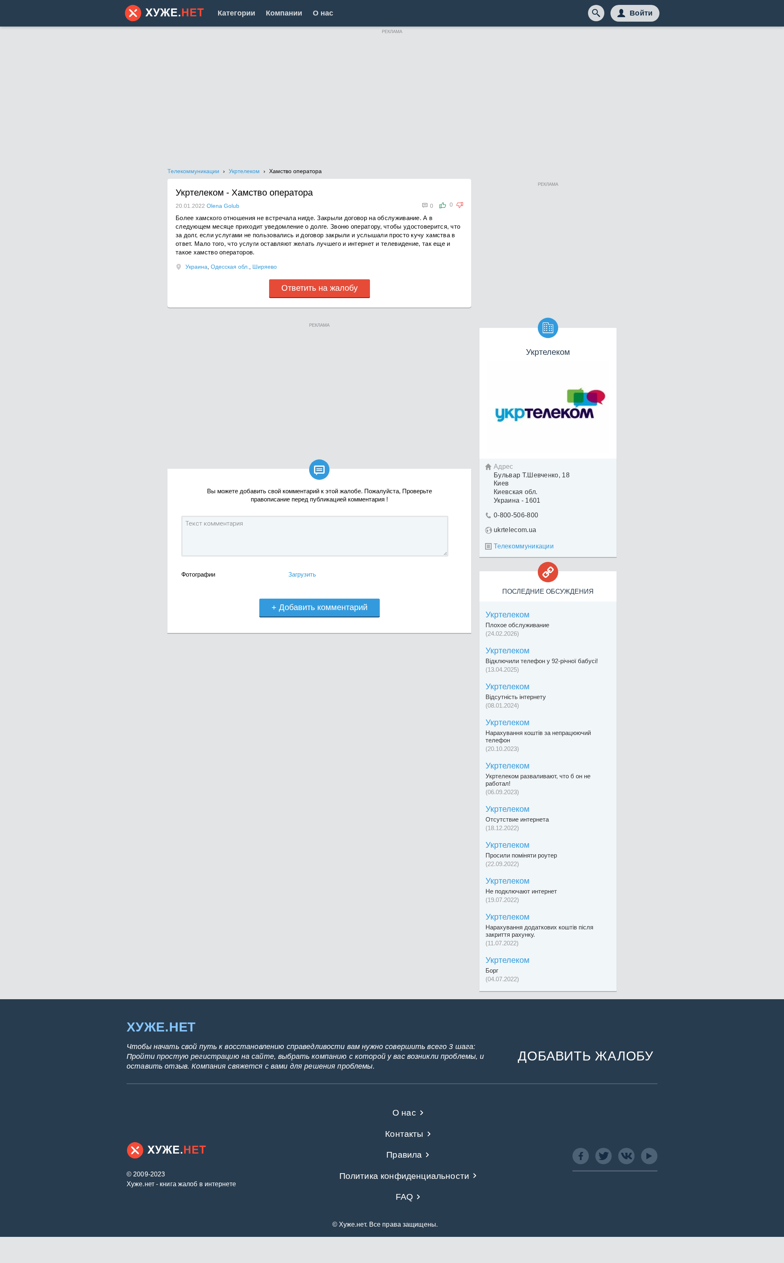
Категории (236, 13)
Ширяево (264, 266)
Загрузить (302, 574)
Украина (196, 266)
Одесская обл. (230, 266)
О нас (323, 13)
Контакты (404, 1133)
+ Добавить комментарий (320, 607)
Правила (404, 1154)
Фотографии (198, 574)
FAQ (404, 1196)
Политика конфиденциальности (404, 1176)
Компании (284, 13)
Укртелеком (508, 614)
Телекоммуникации (524, 546)
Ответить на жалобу (319, 287)
